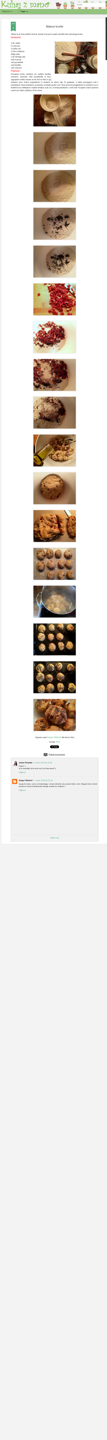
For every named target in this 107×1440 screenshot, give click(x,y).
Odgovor (22, 772)
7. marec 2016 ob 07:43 (43, 780)
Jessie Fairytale (25, 762)
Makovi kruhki (54, 26)
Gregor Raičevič (54, 737)
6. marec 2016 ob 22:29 (42, 762)
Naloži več (54, 837)
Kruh (58, 741)
